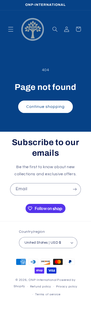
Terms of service (48, 294)
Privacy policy (66, 286)
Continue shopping (45, 107)
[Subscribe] (75, 189)
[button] (10, 29)
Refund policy (40, 286)
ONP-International (43, 280)
